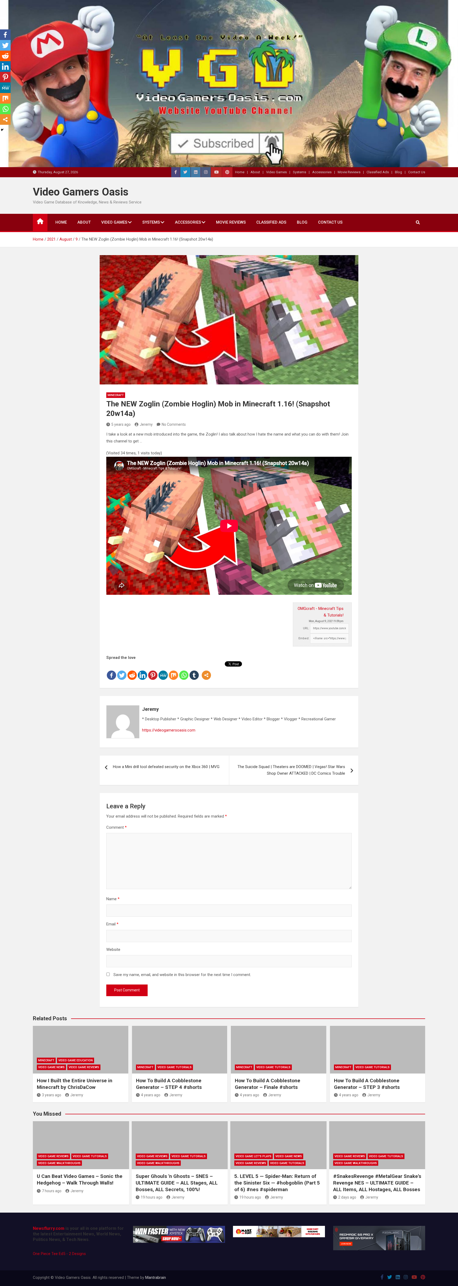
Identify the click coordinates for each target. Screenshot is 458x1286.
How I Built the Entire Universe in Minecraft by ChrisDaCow (74, 1083)
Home (239, 172)
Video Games (276, 172)
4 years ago (150, 1095)
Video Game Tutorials (174, 1067)
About (255, 172)
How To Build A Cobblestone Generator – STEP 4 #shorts (169, 1083)
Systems (299, 172)
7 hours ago (51, 1191)
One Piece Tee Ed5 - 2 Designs (59, 1253)
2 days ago (347, 1197)
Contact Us (416, 172)
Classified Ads (378, 172)
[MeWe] (163, 671)
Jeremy (146, 424)
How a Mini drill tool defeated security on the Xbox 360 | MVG (166, 766)
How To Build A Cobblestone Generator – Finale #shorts (267, 1083)
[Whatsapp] (183, 671)
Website (113, 949)
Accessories (322, 172)
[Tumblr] (194, 671)
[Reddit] (132, 671)
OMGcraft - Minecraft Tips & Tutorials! (321, 612)
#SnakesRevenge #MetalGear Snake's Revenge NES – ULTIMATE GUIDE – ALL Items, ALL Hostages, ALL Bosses (377, 1182)
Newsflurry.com (48, 1228)
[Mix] (173, 671)
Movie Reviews (349, 172)
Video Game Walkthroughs (59, 1163)
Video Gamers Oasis (81, 192)
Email (112, 924)
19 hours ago (151, 1197)
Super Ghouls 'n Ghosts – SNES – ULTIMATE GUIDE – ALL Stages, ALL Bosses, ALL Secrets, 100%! (177, 1182)
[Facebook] (111, 671)
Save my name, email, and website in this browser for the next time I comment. (182, 974)
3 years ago (51, 1095)
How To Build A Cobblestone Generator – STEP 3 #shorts (367, 1083)
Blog (398, 172)
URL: (306, 628)
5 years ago (121, 424)
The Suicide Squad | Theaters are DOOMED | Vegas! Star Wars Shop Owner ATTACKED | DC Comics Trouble (291, 770)
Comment (116, 827)
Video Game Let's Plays (253, 1156)
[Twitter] (121, 671)
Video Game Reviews (84, 1067)
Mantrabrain (155, 1277)
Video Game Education (75, 1060)
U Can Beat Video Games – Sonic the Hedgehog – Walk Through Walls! (79, 1179)
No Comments (174, 424)
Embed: (303, 638)
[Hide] (2, 130)
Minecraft (116, 395)
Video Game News (51, 1067)
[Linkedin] (142, 671)
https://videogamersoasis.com (168, 730)
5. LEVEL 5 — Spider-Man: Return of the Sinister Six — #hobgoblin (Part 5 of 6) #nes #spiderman (277, 1182)
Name (113, 899)
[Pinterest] (152, 671)
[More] (206, 671)
